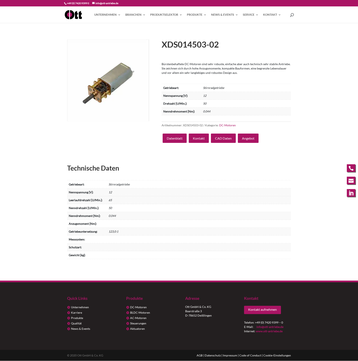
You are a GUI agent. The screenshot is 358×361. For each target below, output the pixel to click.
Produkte (194, 14)
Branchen (133, 14)
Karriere (76, 312)
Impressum (230, 355)
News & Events (222, 14)
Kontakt (270, 14)
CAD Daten (223, 138)
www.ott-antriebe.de (269, 331)
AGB (200, 355)
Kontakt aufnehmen (262, 309)
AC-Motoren (138, 318)
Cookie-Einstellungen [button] (277, 355)
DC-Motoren (227, 125)
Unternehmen (105, 14)
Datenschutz (213, 355)
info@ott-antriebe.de (269, 327)
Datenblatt (175, 138)
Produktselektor (164, 14)
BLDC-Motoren (140, 312)
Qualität (76, 323)
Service (248, 14)
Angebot (248, 138)
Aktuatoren (137, 328)
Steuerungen (138, 323)
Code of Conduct (250, 355)
